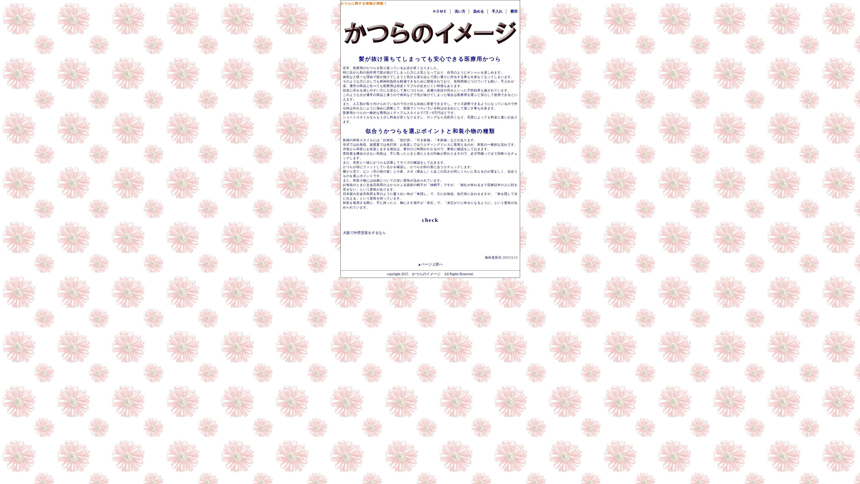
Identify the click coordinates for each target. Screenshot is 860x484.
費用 (514, 11)
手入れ (497, 11)
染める (478, 11)
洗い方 (460, 11)
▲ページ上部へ (430, 264)
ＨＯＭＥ (439, 11)
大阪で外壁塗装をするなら (364, 233)
